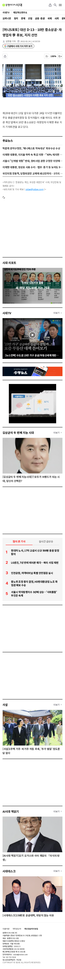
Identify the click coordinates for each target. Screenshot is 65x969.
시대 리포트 (9, 263)
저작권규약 (17, 929)
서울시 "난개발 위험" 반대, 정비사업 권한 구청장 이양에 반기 (32, 161)
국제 (49, 18)
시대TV (7, 313)
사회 (57, 18)
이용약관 (6, 929)
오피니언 (7, 18)
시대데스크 (9, 871)
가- (46, 56)
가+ (60, 56)
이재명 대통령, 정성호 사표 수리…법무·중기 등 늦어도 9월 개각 (32, 167)
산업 (30, 18)
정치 (16, 18)
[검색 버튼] (55, 5)
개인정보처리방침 (31, 929)
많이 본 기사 (19, 541)
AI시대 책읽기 (11, 811)
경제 (23, 18)
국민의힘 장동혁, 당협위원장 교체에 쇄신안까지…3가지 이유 (32, 173)
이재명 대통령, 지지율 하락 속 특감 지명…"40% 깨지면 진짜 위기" (32, 154)
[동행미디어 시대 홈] (12, 5)
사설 (5, 705)
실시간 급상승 (46, 541)
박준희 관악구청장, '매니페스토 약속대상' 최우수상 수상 (31, 148)
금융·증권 (40, 18)
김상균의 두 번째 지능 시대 (18, 433)
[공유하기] (50, 5)
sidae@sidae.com (35, 189)
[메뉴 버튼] (60, 5)
